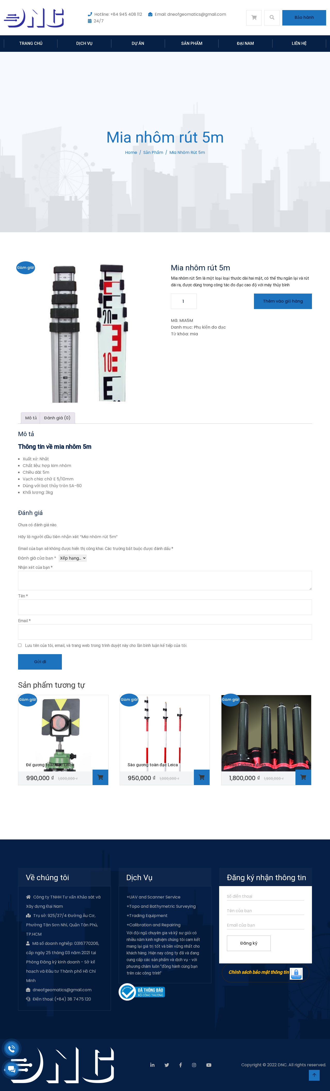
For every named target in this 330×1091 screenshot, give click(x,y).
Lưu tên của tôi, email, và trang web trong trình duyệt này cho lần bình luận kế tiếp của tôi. (106, 645)
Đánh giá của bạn (37, 558)
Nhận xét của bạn (35, 567)
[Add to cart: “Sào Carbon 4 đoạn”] (303, 777)
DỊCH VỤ (84, 43)
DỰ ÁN (138, 43)
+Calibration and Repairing (153, 925)
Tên (23, 596)
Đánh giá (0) (57, 418)
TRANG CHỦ (30, 43)
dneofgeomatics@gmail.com (62, 990)
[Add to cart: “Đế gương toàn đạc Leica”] (100, 777)
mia (194, 334)
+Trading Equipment (147, 916)
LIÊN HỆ (299, 43)
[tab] (31, 418)
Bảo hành (304, 17)
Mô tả (31, 418)
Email (24, 620)
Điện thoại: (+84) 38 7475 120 (62, 999)
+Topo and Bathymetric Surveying (161, 906)
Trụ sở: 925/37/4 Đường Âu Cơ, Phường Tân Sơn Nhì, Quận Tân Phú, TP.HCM (62, 925)
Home (131, 152)
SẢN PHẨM (191, 43)
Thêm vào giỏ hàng (283, 301)
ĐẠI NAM (245, 43)
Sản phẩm (153, 152)
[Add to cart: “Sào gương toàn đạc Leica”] (202, 777)
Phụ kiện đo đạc (210, 327)
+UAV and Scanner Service (153, 897)
